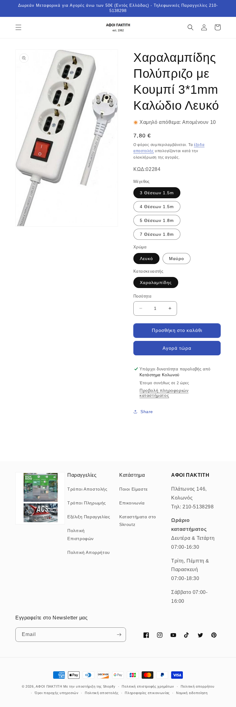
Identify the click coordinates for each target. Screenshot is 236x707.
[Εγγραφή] (119, 634)
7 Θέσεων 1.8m (157, 234)
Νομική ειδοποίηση (192, 693)
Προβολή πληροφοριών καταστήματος (164, 393)
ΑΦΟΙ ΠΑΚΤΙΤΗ (49, 686)
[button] (18, 27)
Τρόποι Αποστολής (87, 489)
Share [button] (146, 411)
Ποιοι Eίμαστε (133, 489)
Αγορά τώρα (177, 348)
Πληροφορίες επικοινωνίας (147, 693)
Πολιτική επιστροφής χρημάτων (148, 686)
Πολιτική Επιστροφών (80, 534)
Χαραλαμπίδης (156, 282)
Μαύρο (176, 258)
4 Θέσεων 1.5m (157, 206)
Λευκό (146, 258)
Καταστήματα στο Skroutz (137, 520)
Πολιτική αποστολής (102, 693)
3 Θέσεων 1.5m (157, 192)
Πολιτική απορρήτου (197, 686)
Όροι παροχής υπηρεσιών (56, 693)
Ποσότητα (142, 296)
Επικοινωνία (132, 502)
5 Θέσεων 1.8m (157, 220)
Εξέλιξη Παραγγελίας (88, 516)
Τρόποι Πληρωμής (86, 502)
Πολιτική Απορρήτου (88, 552)
